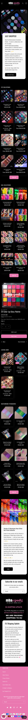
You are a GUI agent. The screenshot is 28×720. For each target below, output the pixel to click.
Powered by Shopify (17, 718)
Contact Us (5, 681)
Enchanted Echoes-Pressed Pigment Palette (21, 126)
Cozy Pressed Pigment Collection (7, 170)
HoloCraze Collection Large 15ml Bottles (20, 268)
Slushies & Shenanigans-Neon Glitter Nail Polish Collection (21, 224)
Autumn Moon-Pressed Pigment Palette (20, 105)
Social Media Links (7, 685)
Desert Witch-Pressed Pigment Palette (7, 391)
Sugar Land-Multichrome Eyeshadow (7, 421)
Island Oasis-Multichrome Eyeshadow (21, 443)
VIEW (8, 569)
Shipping (2, 316)
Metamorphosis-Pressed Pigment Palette (7, 105)
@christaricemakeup (13, 45)
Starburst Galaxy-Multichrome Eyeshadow (7, 464)
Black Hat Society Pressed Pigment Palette (21, 149)
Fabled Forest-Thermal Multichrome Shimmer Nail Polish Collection (20, 246)
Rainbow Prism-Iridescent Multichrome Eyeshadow (7, 443)
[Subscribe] (22, 591)
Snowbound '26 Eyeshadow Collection (21, 170)
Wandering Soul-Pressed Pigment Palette (7, 149)
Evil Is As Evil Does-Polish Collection (7, 268)
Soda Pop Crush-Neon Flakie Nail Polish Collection (7, 203)
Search (4, 672)
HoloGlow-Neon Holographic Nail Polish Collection (20, 203)
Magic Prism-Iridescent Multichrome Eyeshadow (21, 485)
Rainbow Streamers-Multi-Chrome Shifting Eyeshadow (20, 464)
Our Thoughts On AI (7, 691)
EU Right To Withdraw (7, 688)
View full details (21, 342)
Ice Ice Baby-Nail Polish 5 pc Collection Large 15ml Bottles (7, 246)
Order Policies (6, 675)
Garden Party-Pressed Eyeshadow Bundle (7, 367)
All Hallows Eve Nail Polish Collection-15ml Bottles (7, 224)
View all (14, 177)
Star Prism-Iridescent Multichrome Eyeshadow (7, 485)
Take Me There (10, 75)
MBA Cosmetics (12, 718)
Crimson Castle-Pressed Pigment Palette (7, 126)
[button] (2, 3)
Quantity (2, 323)
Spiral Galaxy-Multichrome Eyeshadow (20, 421)
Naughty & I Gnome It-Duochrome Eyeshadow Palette (20, 367)
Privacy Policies (6, 678)
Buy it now (14, 336)
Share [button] (4, 342)
